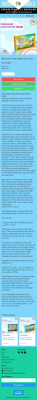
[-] (19, 352)
